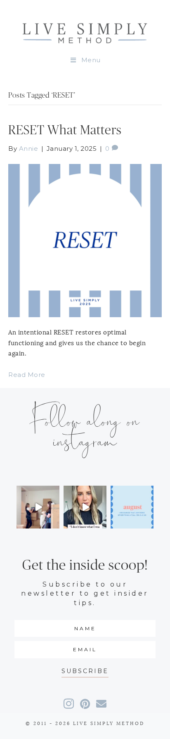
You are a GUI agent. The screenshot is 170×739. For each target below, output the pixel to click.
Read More (26, 375)
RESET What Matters (65, 130)
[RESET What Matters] (85, 240)
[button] (85, 671)
